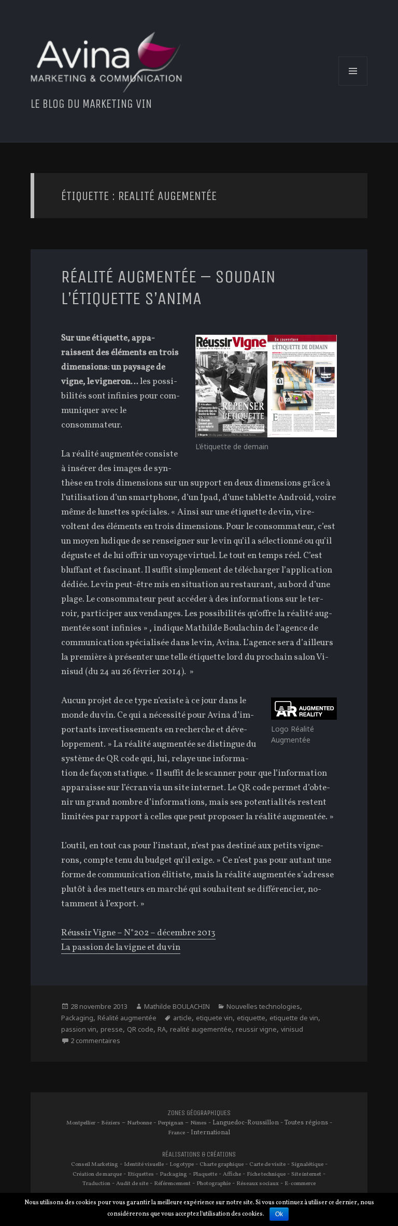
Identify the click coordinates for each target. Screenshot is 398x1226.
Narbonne (139, 1123)
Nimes (198, 1123)
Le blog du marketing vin (91, 104)
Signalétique (307, 1164)
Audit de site (132, 1183)
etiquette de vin (293, 1018)
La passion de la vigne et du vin (120, 947)
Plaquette (205, 1174)
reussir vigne (256, 1029)
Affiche (232, 1174)
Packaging (77, 1018)
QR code (140, 1029)
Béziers (110, 1123)
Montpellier (80, 1123)
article (182, 1018)
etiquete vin (214, 1018)
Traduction (96, 1183)
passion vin (78, 1029)
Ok (279, 1214)
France (176, 1133)
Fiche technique (266, 1174)
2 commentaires (95, 1040)
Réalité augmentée (127, 1018)
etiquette (251, 1018)
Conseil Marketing (94, 1164)
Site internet (306, 1174)
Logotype (181, 1164)
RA (162, 1029)
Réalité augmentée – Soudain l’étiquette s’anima (168, 287)
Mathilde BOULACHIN (177, 1006)
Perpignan (170, 1123)
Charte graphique (222, 1164)
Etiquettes (140, 1174)
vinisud (292, 1029)
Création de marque (97, 1174)
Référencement (172, 1183)
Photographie (213, 1183)
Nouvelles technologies (263, 1006)
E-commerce (300, 1183)
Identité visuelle (144, 1164)
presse (112, 1029)
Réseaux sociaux (257, 1183)
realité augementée (201, 1029)
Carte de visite (267, 1164)
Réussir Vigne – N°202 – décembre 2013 (138, 933)
